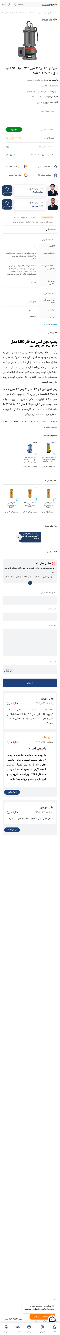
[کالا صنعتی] (49, 4)
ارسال (30, 683)
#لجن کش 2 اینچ (47, 111)
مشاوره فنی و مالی (44, 166)
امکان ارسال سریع (15, 175)
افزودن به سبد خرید (41, 1316)
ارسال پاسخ (12, 792)
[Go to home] (53, 12)
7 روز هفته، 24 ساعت (13, 166)
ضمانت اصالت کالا (44, 175)
